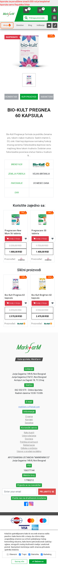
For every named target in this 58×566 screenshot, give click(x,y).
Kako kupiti (29, 432)
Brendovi (20, 25)
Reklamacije (29, 445)
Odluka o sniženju (29, 448)
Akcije (5, 25)
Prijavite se (47, 492)
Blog (30, 25)
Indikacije (40, 25)
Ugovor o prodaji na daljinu (29, 451)
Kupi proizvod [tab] (29, 97)
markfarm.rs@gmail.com (29, 407)
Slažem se (38, 561)
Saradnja (29, 423)
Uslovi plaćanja (29, 436)
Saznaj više (19, 561)
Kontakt (29, 419)
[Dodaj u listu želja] (26, 238)
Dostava (29, 439)
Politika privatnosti (29, 442)
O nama (29, 416)
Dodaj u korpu (14, 239)
